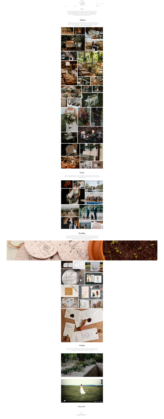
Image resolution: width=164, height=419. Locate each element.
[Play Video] (82, 365)
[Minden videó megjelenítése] (82, 378)
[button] (82, 250)
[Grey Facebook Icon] (80, 412)
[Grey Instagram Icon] (82, 412)
